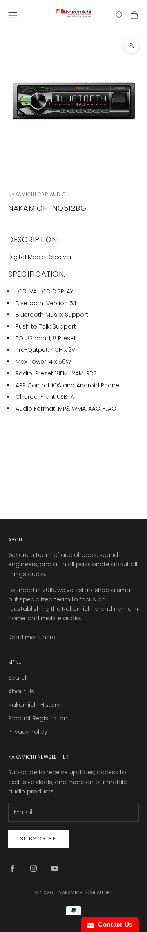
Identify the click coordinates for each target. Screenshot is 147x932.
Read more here (32, 637)
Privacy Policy (27, 732)
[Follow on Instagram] (33, 868)
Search (18, 678)
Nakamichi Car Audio (37, 194)
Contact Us (113, 924)
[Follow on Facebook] (12, 868)
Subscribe (38, 839)
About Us (21, 691)
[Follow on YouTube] (55, 868)
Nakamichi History (34, 705)
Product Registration (37, 718)
